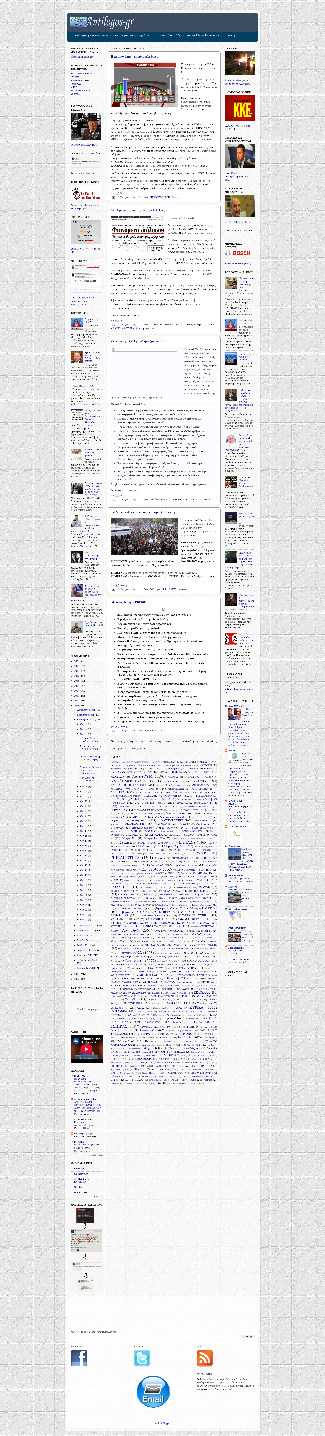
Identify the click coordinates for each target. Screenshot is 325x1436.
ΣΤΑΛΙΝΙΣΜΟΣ (162, 999)
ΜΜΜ (193, 944)
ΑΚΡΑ (161, 772)
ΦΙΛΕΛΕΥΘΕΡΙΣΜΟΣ (180, 1033)
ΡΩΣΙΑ (153, 988)
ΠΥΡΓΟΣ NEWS (237, 826)
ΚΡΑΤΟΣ (209, 901)
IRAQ (127, 1069)
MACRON (210, 1069)
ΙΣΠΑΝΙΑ (184, 876)
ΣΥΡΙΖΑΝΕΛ (119, 1011)
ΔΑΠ (140, 813)
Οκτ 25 (84, 801)
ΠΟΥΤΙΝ (168, 982)
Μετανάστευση (180, 941)
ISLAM (137, 1069)
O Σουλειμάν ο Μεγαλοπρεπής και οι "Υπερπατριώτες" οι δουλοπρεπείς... (239, 602)
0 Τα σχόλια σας (127, 324)
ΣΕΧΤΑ (175, 992)
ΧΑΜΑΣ (154, 1041)
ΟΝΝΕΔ (139, 964)
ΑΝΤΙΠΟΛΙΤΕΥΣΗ (201, 785)
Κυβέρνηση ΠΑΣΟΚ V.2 (134, 912)
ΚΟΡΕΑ (148, 898)
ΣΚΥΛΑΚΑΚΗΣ (128, 996)
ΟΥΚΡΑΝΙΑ (132, 968)
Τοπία (203, 1014)
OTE (148, 1076)
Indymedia (185, 1065)
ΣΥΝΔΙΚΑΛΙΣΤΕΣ (176, 1003)
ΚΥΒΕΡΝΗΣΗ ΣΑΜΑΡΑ (174, 912)
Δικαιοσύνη (169, 828)
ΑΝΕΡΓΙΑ (162, 785)
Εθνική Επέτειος (183, 324)
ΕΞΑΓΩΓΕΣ (206, 849)
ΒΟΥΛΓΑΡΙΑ (195, 799)
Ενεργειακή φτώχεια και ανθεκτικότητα (87, 1146)
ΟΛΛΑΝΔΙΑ (171, 961)
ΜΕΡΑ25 (75, 94)
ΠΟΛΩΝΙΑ (209, 978)
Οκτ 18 (84, 835)
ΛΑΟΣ (157, 930)
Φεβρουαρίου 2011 (87, 960)
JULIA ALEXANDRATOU (191, 1069)
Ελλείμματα (144, 846)
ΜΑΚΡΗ (162, 937)
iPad (215, 1065)
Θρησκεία (186, 873)
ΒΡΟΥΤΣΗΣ (200, 802)
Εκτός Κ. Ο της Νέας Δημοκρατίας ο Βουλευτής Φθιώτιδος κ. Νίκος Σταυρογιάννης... (85, 418)
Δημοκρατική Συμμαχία (172, 817)
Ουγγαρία (209, 964)
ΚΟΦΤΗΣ (197, 901)
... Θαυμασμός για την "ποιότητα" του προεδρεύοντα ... (82, 301)
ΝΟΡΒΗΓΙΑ (209, 953)
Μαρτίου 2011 (85, 955)
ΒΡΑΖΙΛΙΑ (182, 802)
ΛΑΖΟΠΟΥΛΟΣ (206, 926)
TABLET (174, 1080)
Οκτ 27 (84, 791)
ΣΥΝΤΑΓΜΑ (117, 1007)
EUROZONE (207, 1058)
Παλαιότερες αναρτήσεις (197, 741)
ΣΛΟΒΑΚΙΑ (156, 996)
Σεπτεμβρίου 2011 (87, 925)
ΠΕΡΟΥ (214, 975)
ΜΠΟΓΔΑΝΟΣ (200, 948)
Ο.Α (182, 956)
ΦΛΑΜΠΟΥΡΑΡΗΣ (148, 1037)
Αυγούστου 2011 (86, 930)
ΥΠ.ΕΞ (124, 1030)
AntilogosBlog (235, 875)
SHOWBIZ (208, 1076)
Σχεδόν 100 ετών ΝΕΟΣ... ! (239, 221)
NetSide (78, 1187)
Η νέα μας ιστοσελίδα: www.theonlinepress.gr (247, 935)
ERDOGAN (116, 1058)
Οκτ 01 (84, 919)
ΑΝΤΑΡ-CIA (180, 785)
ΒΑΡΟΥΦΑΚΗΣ (169, 795)
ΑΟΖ (128, 788)
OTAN (139, 1076)
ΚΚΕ (214, 891)
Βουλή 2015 (148, 802)
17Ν (212, 761)
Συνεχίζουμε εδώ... (237, 961)
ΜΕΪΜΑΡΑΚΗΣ (142, 941)
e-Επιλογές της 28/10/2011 (129, 602)
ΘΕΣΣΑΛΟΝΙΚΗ (166, 873)
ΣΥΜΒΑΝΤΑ (135, 1003)
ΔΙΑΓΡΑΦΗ (115, 824)
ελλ (173, 843)
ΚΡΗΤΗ (123, 904)
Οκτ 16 (84, 845)
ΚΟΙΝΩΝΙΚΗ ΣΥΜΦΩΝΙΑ (172, 894)
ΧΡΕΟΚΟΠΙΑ (119, 1044)
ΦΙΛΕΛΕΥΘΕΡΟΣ (206, 1033)
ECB (202, 1055)
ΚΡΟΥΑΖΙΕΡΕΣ (161, 905)
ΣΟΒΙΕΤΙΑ (170, 996)
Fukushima (197, 1062)
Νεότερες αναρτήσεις (127, 741)
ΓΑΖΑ (138, 806)
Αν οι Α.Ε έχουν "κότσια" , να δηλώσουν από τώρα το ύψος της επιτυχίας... (93, 488)
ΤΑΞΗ (159, 1011)
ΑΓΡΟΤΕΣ (207, 765)
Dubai (148, 1055)
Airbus (211, 1044)
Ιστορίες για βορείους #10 (246, 897)
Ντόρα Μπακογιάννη (137, 956)
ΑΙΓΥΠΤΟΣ (146, 772)
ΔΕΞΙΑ (182, 813)
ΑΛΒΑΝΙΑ (173, 776)
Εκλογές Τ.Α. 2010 (154, 838)
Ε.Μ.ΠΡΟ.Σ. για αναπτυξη (83, 1077)
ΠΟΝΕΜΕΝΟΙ (117, 982)
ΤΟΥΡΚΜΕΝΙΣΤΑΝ (190, 1018)
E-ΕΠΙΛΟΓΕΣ (157, 730)
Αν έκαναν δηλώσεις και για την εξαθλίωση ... (144, 512)
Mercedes (126, 1073)
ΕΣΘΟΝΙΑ (155, 861)
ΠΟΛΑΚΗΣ (140, 978)
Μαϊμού (130, 937)
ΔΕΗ (149, 813)
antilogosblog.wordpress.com (239, 690)
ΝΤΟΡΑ (114, 956)
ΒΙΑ (137, 799)
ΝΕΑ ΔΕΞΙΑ (160, 953)
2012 (120, 765)
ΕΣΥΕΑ (186, 861)
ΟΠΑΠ (160, 964)
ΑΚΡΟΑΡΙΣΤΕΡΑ (199, 772)
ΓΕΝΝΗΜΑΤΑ (170, 806)
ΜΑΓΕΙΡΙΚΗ (209, 934)
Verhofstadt (173, 1083)
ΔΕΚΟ (169, 813)
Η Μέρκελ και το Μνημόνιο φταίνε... (94, 452)
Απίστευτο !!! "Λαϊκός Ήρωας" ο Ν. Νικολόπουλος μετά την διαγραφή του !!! (86, 523)
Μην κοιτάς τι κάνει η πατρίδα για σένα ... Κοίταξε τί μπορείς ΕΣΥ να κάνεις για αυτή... (239, 287)
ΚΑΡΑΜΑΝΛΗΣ (159, 883)
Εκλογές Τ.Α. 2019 (204, 838)
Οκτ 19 (84, 830)
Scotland (195, 1076)
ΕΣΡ (175, 861)
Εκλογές (176, 197)
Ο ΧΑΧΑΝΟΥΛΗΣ (84, 1192)
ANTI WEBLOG (83, 1119)
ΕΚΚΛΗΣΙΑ (174, 834)
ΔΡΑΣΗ (133, 831)
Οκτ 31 (84, 724)
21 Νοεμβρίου (170, 765)
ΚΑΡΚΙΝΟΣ (208, 883)
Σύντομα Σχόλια (161, 1008)
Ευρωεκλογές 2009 (160, 865)
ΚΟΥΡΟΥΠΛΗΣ (118, 901)
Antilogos (147, 1048)
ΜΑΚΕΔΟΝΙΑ (144, 937)
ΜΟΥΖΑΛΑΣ (154, 948)
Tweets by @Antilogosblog (238, 263)
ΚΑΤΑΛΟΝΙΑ (146, 887)
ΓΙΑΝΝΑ (138, 810)
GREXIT (115, 1065)
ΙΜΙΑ (113, 876)
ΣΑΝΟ (199, 989)
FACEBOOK (169, 1062)
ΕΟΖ (158, 853)
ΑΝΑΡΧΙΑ (199, 781)
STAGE (152, 1080)
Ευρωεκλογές (138, 865)
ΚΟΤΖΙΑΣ (161, 898)
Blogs (207, 499)
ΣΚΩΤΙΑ (143, 996)
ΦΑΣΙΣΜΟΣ (118, 1034)
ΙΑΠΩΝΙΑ (202, 873)
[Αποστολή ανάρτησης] (113, 197)
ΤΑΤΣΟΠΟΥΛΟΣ (187, 1011)
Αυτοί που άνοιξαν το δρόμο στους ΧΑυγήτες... (238, 82)
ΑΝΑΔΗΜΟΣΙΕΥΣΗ (160, 499)
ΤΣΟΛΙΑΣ (145, 1026)
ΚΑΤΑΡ (163, 887)
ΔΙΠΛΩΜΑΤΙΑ (192, 827)
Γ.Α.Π (153, 324)
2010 (77, 974)
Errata (127, 1058)
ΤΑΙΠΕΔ (150, 1011)
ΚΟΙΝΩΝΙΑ (132, 894)
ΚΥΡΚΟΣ (129, 926)
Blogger (166, 1423)
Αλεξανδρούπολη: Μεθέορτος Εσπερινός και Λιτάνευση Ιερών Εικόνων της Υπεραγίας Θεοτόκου (87, 1106)
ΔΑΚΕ (120, 813)
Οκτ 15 (84, 850)
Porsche (157, 1076)
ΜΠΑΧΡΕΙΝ (185, 948)
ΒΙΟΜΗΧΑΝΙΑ (152, 799)
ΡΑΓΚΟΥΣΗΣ (157, 985)
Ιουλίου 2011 (84, 935)
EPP (212, 1055)
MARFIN (115, 1072)
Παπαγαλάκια (118, 971)
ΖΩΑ (201, 870)
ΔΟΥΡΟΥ (208, 827)
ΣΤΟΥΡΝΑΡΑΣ (193, 999)
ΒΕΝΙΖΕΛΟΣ (119, 799)
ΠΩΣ (145, 985)
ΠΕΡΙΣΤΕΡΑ (201, 975)
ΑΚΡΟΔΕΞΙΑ (117, 776)
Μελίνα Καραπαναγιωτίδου (240, 888)
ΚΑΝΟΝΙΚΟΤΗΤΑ (118, 883)
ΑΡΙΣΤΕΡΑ (118, 792)
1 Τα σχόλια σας (127, 197)
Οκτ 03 (84, 909)
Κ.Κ (116, 880)
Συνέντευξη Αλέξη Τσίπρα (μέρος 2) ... (138, 341)
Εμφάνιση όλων (96, 1155)
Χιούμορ (187, 1041)
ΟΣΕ (189, 964)
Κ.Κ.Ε (74, 87)
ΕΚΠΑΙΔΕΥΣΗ (120, 842)
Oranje (129, 1076)
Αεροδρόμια (174, 768)
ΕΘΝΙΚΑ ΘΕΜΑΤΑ (192, 831)
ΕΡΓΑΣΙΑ (116, 861)
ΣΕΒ (125, 992)
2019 (77, 666)
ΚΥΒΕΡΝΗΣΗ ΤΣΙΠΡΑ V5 (138, 922)
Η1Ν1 (113, 873)
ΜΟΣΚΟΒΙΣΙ (138, 948)
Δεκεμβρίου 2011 (86, 709)
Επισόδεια (160, 858)
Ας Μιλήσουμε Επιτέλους (82, 1180)
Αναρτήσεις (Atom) (135, 748)
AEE (178, 1044)
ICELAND (156, 1065)
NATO (171, 1072)
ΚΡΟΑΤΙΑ (147, 905)
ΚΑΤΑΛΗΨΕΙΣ (120, 887)
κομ (189, 894)
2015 (143, 765)
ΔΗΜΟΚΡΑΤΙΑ (141, 817)
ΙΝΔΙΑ (122, 876)
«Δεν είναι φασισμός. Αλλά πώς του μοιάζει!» (246, 638)
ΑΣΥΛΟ (148, 792)
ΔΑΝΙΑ (130, 813)
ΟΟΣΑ (150, 964)
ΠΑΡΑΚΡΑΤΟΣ (122, 975)
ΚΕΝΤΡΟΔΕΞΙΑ (140, 890)
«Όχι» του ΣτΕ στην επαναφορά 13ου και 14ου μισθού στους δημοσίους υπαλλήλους (240, 816)
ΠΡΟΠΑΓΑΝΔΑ (129, 985)
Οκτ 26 (84, 796)
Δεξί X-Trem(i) (236, 706)
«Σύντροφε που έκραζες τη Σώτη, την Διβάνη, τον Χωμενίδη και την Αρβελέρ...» (239, 560)
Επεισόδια (174, 853)
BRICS (194, 1052)
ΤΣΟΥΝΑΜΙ (160, 1026)
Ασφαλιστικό (164, 792)
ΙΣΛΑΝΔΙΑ (170, 876)
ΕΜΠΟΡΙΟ (116, 849)
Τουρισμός (149, 1018)
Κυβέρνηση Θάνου (180, 905)
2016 (150, 765)
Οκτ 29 (84, 733)
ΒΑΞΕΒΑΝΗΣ (150, 795)
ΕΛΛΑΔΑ (187, 842)
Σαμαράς (183, 989)
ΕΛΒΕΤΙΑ (155, 842)
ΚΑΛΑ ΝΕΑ (182, 880)
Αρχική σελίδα (161, 741)
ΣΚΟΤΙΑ (114, 996)
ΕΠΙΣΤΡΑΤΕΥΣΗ (180, 858)
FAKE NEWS (183, 1062)
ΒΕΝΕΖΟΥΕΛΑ (204, 795)
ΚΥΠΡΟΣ (203, 922)
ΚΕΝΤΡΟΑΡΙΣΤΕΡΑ (120, 890)
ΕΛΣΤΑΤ (199, 846)
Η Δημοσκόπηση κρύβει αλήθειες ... (136, 56)
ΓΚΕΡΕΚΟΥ (172, 810)
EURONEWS (164, 1059)
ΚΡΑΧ (113, 904)
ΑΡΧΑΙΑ (137, 792)
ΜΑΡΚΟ (210, 937)
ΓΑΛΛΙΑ (151, 806)
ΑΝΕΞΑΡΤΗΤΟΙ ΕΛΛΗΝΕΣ (129, 785)
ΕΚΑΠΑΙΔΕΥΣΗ (134, 834)
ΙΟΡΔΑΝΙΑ (133, 876)
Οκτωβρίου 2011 (86, 719)
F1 (152, 1062)
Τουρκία (167, 1018)
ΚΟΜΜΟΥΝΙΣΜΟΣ (123, 898)
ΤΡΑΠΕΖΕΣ (209, 1018)
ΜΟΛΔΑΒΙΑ (123, 948)
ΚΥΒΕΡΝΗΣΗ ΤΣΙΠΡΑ (194, 915)
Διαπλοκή (202, 824)
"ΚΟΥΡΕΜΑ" (185, 761)
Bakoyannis (195, 1048)
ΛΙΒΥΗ (208, 930)
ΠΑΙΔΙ (167, 968)
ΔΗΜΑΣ (210, 813)
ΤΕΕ (200, 1011)
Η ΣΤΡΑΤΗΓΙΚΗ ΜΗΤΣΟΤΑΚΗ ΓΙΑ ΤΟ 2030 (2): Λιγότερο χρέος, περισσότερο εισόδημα (87, 1086)
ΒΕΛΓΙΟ (188, 795)
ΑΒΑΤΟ (183, 765)
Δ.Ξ (112, 813)
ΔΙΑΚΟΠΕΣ (184, 824)
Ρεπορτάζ (203, 985)
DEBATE (136, 1055)
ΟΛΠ (195, 961)
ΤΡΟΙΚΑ (125, 1022)
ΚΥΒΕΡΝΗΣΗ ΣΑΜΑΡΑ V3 (154, 915)
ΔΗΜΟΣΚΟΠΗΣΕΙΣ (160, 197)
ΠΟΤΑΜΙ (153, 982)
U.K (139, 1083)
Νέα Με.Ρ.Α (175, 953)
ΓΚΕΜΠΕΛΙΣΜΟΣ (154, 810)
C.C (202, 1051)
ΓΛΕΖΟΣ (185, 810)
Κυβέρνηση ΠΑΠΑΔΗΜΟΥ (129, 908)
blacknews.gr (81, 1173)
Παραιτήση (211, 971)
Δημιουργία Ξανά (119, 817)
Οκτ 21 (84, 821)
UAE (150, 1083)
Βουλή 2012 (125, 802)
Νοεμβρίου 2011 (86, 714)
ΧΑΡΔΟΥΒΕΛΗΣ (169, 1041)
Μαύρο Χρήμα (119, 941)
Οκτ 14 (84, 855)
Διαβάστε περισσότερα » (124, 490)
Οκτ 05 (84, 899)
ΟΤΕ (198, 964)
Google (211, 1062)
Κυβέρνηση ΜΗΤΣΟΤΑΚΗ (204, 904)
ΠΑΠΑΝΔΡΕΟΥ (162, 971)
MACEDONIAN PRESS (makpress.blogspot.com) (240, 805)
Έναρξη (150, 850)
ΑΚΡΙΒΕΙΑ (176, 772)
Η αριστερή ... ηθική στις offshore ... (246, 356)
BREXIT (180, 1051)
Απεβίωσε (138, 788)
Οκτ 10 (84, 875)
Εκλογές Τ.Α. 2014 (180, 838)
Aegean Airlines (194, 1044)
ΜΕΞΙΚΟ (160, 941)
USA (158, 1083)
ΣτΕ (178, 999)
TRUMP (114, 1083)
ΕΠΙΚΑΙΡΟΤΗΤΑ (125, 857)
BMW (170, 1051)
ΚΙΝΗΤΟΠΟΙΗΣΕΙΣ (195, 890)
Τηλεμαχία (190, 1014)
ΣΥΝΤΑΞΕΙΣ (137, 1007)
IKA (166, 1065)
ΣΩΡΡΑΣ (139, 1011)
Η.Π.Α (209, 869)
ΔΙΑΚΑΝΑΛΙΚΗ (163, 824)
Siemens (115, 1079)
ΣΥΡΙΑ (179, 1007)
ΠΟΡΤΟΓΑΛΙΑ (135, 982)
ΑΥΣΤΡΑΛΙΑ (183, 792)
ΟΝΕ (128, 964)
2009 (77, 978)
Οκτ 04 (84, 904)
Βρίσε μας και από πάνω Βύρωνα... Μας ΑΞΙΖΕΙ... (93, 357)
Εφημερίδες (151, 869)
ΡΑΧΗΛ (191, 985)
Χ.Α (139, 1041)
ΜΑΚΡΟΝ (174, 937)
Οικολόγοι (115, 961)
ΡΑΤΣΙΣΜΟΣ (175, 985)
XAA (197, 1083)
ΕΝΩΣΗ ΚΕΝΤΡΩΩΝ (184, 849)
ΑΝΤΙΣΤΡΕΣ (116, 788)
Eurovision (192, 1058)
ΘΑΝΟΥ (151, 873)
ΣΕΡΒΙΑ (164, 992)
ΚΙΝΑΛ (167, 890)
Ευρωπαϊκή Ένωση (184, 865)
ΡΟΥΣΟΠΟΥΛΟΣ (138, 989)
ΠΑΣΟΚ (163, 975)
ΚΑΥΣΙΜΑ (205, 887)
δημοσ (194, 817)
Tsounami (127, 1083)
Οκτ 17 (84, 840)
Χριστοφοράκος (143, 1044)
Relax (172, 1076)
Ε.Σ (175, 831)
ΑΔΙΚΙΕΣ (134, 768)
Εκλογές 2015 (129, 838)
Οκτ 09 (84, 880)
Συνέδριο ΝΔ (204, 1003)
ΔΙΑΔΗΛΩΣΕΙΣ (165, 324)
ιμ (213, 873)
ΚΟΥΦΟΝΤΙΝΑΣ (181, 901)
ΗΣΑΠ (121, 873)
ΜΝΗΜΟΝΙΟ (209, 945)
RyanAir (182, 1076)
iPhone (117, 1069)
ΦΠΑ (113, 1041)
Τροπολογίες (179, 1022)
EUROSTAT (178, 1058)
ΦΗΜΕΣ (162, 1033)
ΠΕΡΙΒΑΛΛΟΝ (184, 975)
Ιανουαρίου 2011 (86, 967)
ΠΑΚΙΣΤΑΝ (180, 968)
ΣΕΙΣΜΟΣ (137, 992)
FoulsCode (79, 1168)
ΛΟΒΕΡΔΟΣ (116, 934)
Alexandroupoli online (85, 1099)
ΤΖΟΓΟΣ (150, 1014)
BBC (117, 1051)
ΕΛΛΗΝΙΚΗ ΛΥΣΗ (81, 90)
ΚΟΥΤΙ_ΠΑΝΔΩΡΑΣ (138, 901)
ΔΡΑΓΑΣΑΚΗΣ (118, 831)
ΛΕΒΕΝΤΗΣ (194, 930)
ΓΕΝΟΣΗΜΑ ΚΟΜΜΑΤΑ (197, 806)
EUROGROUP (142, 1059)
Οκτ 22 (84, 816)
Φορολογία (185, 1037)
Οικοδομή (206, 956)
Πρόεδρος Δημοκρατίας (142, 328)
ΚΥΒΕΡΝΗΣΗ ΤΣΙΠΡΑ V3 (162, 919)
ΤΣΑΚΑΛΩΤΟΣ (202, 1022)
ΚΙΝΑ (155, 890)
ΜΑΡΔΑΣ (199, 937)
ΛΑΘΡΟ (114, 930)
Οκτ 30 (84, 728)
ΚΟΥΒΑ (176, 898)
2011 (113, 765)
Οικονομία (134, 960)
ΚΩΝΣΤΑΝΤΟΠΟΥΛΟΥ (148, 926)
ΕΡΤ (128, 861)
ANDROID (132, 1048)
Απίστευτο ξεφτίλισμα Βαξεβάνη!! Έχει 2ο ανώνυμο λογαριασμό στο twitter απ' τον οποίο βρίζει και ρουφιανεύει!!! (239, 400)
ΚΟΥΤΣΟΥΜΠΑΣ (160, 901)
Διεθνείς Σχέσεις (143, 828)
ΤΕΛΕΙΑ (118, 1015)
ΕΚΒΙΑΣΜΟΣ (156, 834)
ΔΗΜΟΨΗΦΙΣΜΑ (202, 820)
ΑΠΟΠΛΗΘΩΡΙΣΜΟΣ (178, 788)
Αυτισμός (212, 792)
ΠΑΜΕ (194, 968)
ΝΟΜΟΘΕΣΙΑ (191, 953)
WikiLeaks (186, 1083)
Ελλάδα (213, 842)
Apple (164, 1048)
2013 (128, 765)
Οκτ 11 (84, 870)
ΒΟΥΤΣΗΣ (167, 802)
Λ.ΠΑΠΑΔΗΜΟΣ (176, 926)
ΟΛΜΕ (185, 961)
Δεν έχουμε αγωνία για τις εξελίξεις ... (139, 210)
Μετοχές (136, 945)
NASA (161, 1072)
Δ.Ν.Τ (206, 810)
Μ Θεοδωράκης (181, 934)
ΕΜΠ (211, 846)
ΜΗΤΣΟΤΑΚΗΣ (155, 945)
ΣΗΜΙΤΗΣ (185, 992)
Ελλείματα (122, 846)
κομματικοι (202, 894)
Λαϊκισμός (155, 589)
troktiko (208, 1079)
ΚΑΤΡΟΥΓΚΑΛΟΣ (182, 887)
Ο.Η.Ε (193, 956)
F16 (158, 1062)
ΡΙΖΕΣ (214, 985)
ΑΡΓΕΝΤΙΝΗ (207, 788)
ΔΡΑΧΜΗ (148, 831)
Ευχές (132, 869)
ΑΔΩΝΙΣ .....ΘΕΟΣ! (82, 385)
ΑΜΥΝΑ (209, 776)
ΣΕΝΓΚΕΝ (153, 992)
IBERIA (144, 1066)
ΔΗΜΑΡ (196, 813)
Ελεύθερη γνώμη (83, 1133)
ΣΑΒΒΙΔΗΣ (167, 988)
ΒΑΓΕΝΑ (136, 795)
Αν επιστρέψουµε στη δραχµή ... (92, 555)
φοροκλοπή (165, 1037)
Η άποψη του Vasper (239, 959)
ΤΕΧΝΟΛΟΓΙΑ (132, 1014)
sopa (126, 1080)
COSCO (114, 1055)
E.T (183, 1055)
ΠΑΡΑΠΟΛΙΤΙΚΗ (144, 975)
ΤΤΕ (174, 1026)
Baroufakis (212, 1048)
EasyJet (192, 1055)
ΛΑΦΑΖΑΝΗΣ (175, 930)
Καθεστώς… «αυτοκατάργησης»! (84, 1124)
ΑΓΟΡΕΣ (194, 765)
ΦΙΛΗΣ (114, 1037)
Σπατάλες (131, 999)
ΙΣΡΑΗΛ (198, 876)
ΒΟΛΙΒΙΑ (181, 799)
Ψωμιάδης (160, 1044)
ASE (175, 1048)
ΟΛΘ (159, 961)
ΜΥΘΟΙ (213, 948)
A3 (169, 1044)
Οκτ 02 (84, 914)
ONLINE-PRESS (237, 928)
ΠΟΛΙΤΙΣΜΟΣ (194, 978)
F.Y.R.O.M (139, 1062)
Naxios (231, 750)
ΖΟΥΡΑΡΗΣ (189, 869)
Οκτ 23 (84, 811)
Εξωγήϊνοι (142, 853)
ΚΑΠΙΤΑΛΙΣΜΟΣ (138, 883)
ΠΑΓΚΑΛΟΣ (151, 968)
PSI (165, 1076)
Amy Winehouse (117, 1048)
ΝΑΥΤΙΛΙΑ (127, 953)
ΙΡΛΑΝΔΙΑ (155, 876)
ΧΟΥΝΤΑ (207, 1041)
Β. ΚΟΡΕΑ (121, 795)
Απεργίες (154, 788)
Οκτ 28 (84, 786)
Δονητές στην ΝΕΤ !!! (92, 320)
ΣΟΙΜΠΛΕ (184, 996)
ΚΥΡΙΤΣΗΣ (116, 926)
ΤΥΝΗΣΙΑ (186, 1026)
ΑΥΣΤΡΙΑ (197, 792)
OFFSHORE (196, 1072)
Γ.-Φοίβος (79, 1142)
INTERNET (202, 1065)
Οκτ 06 (84, 894)
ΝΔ (139, 952)
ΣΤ (149, 999)
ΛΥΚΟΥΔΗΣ (166, 934)
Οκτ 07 (84, 889)
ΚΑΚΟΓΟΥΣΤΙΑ (163, 880)
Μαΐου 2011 (83, 945)
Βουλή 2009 (211, 799)
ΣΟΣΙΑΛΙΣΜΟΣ (204, 996)
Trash (192, 1079)
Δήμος (204, 817)
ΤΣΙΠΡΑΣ (198, 499)
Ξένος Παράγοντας (165, 956)
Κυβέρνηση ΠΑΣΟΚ (164, 908)
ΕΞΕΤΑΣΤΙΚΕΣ (119, 853)
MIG (135, 1072)
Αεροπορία (192, 768)
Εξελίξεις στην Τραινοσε (235, 952)
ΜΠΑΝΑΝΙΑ (170, 948)
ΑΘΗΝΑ (131, 772)
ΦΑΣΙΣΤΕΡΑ (142, 1034)
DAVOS (125, 1055)
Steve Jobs (162, 1080)
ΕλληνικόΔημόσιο (173, 846)
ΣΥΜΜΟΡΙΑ (154, 1003)
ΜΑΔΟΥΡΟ (116, 937)
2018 (158, 765)
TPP (183, 1080)
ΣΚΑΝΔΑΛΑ (202, 992)
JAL (174, 1069)
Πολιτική (176, 499)
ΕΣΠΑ (166, 861)
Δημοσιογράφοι (137, 820)
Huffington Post (131, 1066)
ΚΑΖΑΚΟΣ (129, 880)
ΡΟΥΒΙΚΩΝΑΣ (121, 988)
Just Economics (236, 947)
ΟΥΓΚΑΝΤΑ (116, 968)
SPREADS (137, 1079)
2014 (135, 765)
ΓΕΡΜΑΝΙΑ (118, 810)
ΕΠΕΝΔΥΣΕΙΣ (198, 853)
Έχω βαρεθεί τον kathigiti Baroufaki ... (94, 625)
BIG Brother (129, 1051)
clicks (211, 1051)
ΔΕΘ (158, 813)
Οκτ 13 (84, 860)
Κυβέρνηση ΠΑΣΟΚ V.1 (201, 908)
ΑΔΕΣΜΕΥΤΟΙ (118, 768)
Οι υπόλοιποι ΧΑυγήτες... (84, 144)
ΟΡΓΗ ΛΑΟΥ (122, 328)
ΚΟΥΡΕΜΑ (207, 898)
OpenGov (119, 1076)
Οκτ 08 (84, 884)
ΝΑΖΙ (116, 953)
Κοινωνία (149, 894)
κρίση (134, 904)
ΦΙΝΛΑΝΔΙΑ (129, 1037)
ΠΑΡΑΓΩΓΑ (195, 971)
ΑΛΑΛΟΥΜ (142, 776)
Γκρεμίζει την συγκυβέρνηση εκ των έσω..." (236, 176)
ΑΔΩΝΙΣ (149, 768)
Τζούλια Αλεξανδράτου (169, 1014)
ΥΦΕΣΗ (204, 1030)
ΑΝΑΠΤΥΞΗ (172, 781)
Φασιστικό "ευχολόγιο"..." (85, 173)
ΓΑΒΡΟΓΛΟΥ (124, 806)
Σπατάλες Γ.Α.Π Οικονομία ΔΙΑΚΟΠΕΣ (143, 762)
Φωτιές (126, 1041)
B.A (183, 1048)
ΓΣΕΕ (195, 810)
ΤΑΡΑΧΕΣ (170, 1011)
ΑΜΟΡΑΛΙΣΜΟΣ (192, 777)
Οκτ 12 (84, 865)
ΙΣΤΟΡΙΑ (213, 876)
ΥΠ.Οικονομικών (145, 1030)
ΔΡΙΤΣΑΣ (164, 831)
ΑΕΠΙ (161, 768)
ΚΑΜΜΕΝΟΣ (201, 880)
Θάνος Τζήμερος (135, 873)
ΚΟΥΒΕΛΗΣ (191, 898)
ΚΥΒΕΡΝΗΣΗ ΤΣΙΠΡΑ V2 (125, 919)
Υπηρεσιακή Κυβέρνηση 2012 (179, 1030)
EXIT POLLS (116, 1062)
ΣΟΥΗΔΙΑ (115, 999)
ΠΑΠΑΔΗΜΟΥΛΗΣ (142, 971)
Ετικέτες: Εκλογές (119, 865)
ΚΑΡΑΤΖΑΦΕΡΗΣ (185, 883)
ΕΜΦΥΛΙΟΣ (135, 849)
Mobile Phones (148, 1072)
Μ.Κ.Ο (195, 934)
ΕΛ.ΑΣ (141, 842)
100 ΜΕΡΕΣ (201, 761)
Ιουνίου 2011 (84, 940)
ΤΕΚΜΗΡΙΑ (211, 1011)
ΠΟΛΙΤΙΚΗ (155, 978)
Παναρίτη (209, 968)
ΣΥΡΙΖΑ (187, 499)
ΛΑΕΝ (193, 926)
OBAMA (182, 1072)
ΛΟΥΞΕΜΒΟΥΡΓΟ (148, 934)
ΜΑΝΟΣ (187, 937)
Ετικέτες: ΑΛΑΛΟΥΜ (203, 861)
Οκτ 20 (84, 826)
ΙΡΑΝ (143, 876)
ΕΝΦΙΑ (163, 849)
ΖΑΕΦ (177, 869)
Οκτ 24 (84, 806)
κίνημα (178, 891)
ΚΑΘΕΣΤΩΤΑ (144, 880)
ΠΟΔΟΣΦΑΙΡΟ (121, 978)
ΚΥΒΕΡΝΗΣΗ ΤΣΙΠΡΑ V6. (175, 922)
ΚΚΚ (120, 894)
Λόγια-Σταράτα (237, 909)
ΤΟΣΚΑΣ (135, 1018)
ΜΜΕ (177, 945)
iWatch (166, 1069)
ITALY (154, 1069)
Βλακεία (166, 799)
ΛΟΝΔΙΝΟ (131, 934)
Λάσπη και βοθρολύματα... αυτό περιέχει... (85, 206)
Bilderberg (143, 1051)
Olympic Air (211, 1072)
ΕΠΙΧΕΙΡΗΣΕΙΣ (203, 858)
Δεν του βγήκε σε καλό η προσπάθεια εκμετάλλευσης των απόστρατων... (86, 593)
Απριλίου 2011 (85, 950)
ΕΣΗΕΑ (142, 861)
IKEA (174, 1066)
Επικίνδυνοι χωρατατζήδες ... (246, 516)
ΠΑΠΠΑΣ (179, 971)
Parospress (234, 846)
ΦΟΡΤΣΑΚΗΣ (207, 1037)
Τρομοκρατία (152, 1022)
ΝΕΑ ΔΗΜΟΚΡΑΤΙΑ (81, 73)
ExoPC (127, 1062)
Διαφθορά (117, 828)
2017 (77, 675)
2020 (77, 661)
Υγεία (198, 1026)
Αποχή (195, 788)
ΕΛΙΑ (166, 843)
